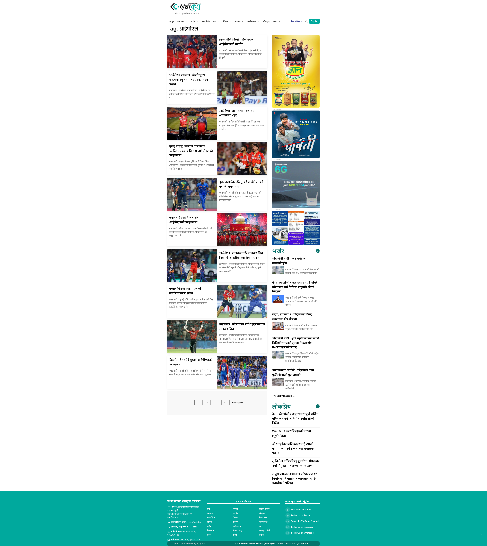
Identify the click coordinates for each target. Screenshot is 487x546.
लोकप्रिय (281, 406)
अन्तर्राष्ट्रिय (211, 517)
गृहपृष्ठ (171, 21)
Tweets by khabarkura (283, 395)
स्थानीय (236, 513)
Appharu (303, 543)
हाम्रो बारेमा (184, 543)
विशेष (209, 526)
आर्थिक (209, 521)
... (216, 402)
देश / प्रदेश (263, 517)
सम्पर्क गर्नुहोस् (193, 543)
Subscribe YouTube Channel (305, 521)
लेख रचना (210, 530)
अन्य (275, 21)
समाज (238, 21)
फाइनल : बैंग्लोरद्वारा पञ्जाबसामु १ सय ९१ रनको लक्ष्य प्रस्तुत (188, 79)
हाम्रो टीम (176, 543)
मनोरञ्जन (251, 21)
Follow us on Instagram (302, 527)
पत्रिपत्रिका (263, 521)
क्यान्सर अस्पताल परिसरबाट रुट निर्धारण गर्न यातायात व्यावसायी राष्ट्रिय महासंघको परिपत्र (294, 478)
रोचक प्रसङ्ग (237, 530)
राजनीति (206, 21)
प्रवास (209, 534)
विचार (225, 21)
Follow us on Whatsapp (302, 532)
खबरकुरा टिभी (264, 530)
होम (208, 509)
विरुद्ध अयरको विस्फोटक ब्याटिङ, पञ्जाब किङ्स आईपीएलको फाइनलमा (191, 150)
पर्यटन (235, 509)
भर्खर (278, 251)
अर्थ (214, 21)
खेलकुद (266, 21)
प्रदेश (193, 21)
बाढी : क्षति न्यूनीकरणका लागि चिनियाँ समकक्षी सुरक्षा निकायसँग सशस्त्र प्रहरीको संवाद (295, 342)
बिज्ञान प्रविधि (264, 509)
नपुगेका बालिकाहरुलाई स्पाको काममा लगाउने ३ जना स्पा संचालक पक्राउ (293, 448)
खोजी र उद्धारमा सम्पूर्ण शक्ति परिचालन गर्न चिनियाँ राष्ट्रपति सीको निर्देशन (295, 286)
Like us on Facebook (301, 509)
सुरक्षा (235, 534)
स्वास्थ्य (235, 521)
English (314, 21)
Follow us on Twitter (301, 515)
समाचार (180, 21)
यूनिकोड (202, 543)
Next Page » (237, 402)
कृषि (261, 526)
